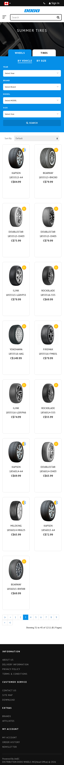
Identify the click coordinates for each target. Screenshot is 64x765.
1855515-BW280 (48, 177)
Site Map (7, 695)
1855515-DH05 (48, 236)
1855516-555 (48, 294)
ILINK (16, 290)
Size (5, 107)
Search (33, 122)
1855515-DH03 (16, 236)
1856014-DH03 (48, 471)
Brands (6, 716)
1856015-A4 (48, 530)
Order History (11, 742)
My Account (9, 737)
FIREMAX (48, 349)
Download (8, 699)
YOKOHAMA (16, 349)
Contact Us (9, 690)
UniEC (16, 758)
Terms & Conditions (14, 673)
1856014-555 (48, 412)
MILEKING (16, 525)
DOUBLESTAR (16, 231)
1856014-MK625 (16, 530)
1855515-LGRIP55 (16, 294)
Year (5, 67)
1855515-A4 (16, 177)
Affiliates (8, 721)
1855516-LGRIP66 (16, 412)
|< (5, 617)
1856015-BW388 (16, 588)
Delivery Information (15, 664)
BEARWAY (48, 172)
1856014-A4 (16, 471)
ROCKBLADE (48, 290)
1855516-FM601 (48, 353)
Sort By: (8, 138)
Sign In (55, 3)
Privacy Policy (11, 669)
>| (10, 622)
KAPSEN (16, 172)
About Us (8, 659)
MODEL (6, 94)
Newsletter (9, 746)
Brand (6, 80)
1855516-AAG (16, 353)
